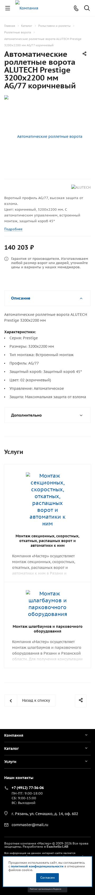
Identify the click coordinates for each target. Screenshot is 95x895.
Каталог (11, 748)
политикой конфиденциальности (37, 866)
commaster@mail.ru (30, 824)
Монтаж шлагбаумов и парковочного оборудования (48, 629)
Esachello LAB (57, 846)
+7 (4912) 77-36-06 (28, 787)
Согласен (47, 877)
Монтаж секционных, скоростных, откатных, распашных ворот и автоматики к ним (47, 541)
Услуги (10, 761)
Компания (13, 735)
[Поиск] (87, 8)
